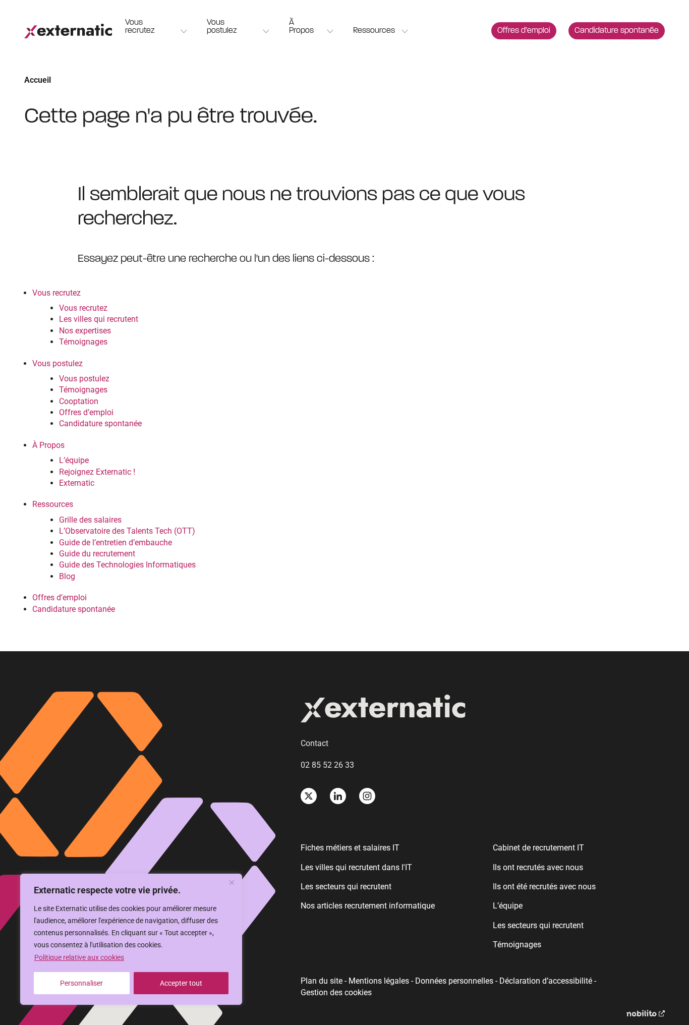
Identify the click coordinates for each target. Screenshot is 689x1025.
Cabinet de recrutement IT (538, 847)
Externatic (76, 483)
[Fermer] (231, 882)
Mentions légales (379, 981)
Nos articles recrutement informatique (368, 905)
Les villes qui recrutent (98, 319)
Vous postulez (222, 27)
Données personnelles (454, 981)
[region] (131, 939)
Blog (67, 576)
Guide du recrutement (97, 553)
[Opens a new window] (645, 1013)
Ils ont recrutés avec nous (538, 867)
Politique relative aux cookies (79, 957)
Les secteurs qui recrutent (346, 886)
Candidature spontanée (617, 31)
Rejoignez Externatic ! (97, 472)
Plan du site (321, 981)
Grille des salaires (90, 520)
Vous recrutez (140, 27)
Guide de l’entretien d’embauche (115, 542)
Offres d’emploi (523, 31)
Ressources (374, 31)
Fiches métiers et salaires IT (350, 847)
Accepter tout (181, 983)
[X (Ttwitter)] (309, 796)
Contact (314, 743)
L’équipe (74, 460)
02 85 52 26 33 (327, 765)
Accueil (37, 80)
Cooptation (78, 401)
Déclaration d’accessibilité (545, 981)
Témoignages (83, 342)
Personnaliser (81, 983)
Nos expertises (85, 330)
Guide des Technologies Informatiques (127, 565)
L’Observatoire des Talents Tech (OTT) (127, 531)
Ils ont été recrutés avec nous (544, 886)
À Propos (301, 27)
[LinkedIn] (338, 796)
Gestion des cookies (336, 992)
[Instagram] (367, 796)
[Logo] (68, 31)
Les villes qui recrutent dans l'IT (356, 867)
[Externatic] (483, 710)
